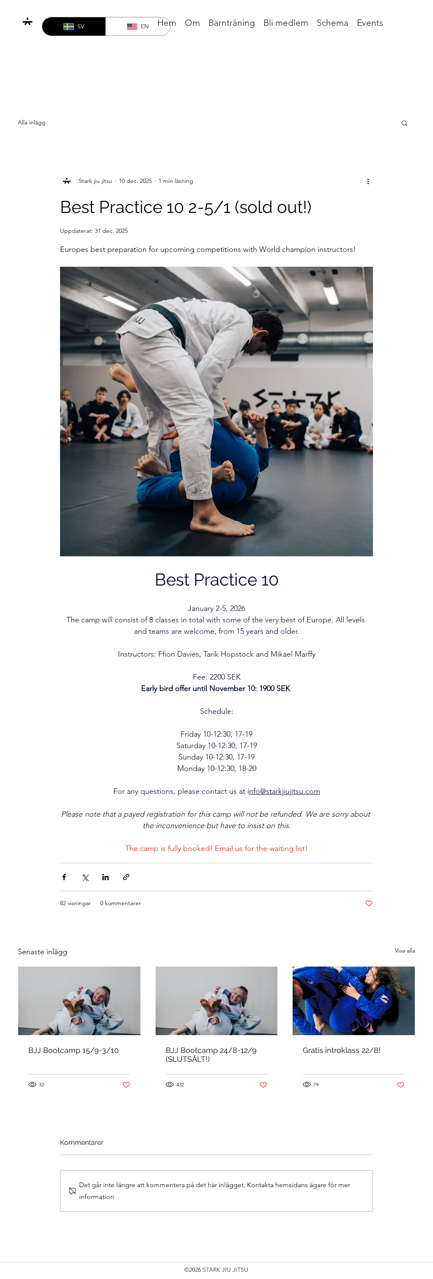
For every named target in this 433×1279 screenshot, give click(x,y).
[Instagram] (394, 21)
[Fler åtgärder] (368, 181)
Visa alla (405, 950)
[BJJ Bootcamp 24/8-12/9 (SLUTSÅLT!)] (217, 1001)
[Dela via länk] (126, 877)
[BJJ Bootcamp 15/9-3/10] (79, 1001)
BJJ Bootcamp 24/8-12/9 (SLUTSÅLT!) (211, 1055)
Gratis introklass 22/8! (342, 1050)
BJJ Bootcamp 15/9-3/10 (73, 1050)
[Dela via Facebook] (64, 877)
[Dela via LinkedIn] (105, 877)
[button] (404, 122)
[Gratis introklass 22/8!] (354, 1001)
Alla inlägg (32, 122)
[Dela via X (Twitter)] (85, 877)
